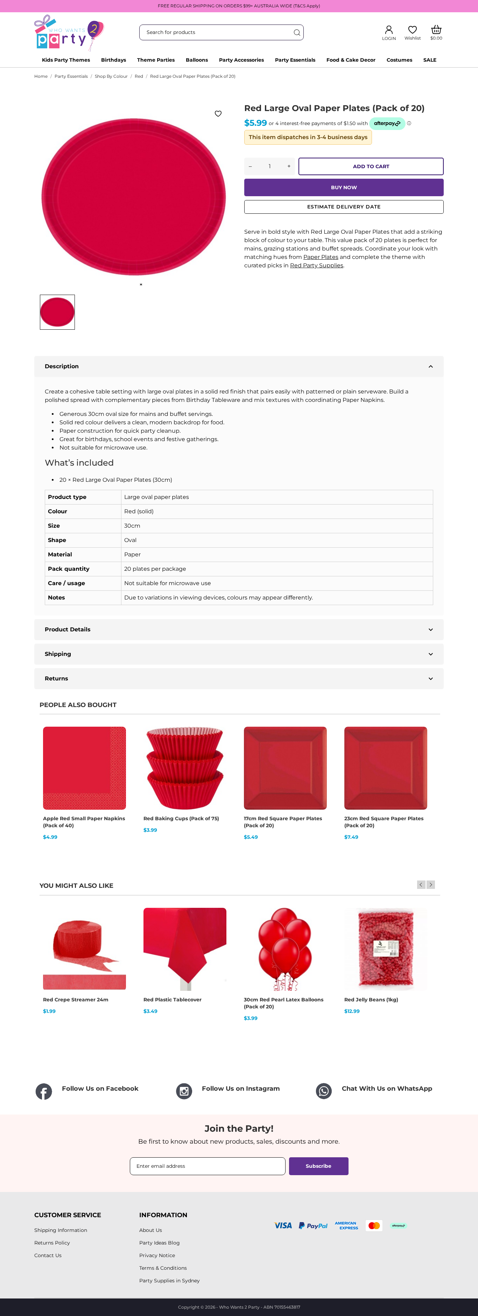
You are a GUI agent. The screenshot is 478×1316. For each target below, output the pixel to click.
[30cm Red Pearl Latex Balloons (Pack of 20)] (317, 932)
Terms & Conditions (163, 1268)
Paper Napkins (363, 400)
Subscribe (318, 1166)
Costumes (399, 60)
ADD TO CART (371, 166)
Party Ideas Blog (159, 1243)
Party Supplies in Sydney (169, 1280)
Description (240, 366)
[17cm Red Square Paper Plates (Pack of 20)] (317, 751)
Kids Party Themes (66, 60)
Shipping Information (60, 1230)
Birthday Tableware (213, 400)
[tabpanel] (134, 197)
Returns (240, 678)
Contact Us (48, 1255)
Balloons (197, 60)
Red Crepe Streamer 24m (75, 999)
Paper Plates (320, 257)
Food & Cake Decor (350, 60)
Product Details (240, 629)
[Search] (297, 32)
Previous (421, 884)
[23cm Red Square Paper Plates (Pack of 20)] (417, 751)
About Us (150, 1230)
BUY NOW (344, 187)
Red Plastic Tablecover (172, 999)
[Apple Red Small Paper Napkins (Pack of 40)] (116, 751)
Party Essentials (295, 60)
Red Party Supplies (316, 265)
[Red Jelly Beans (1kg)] (417, 932)
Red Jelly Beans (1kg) (371, 999)
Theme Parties (156, 60)
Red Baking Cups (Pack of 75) (181, 818)
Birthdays (113, 60)
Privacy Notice (157, 1255)
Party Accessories (241, 60)
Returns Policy (52, 1243)
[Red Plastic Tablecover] (216, 932)
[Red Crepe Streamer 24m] (116, 932)
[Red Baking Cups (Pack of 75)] (216, 751)
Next (431, 884)
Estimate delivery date (344, 207)
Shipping (240, 654)
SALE (429, 60)
